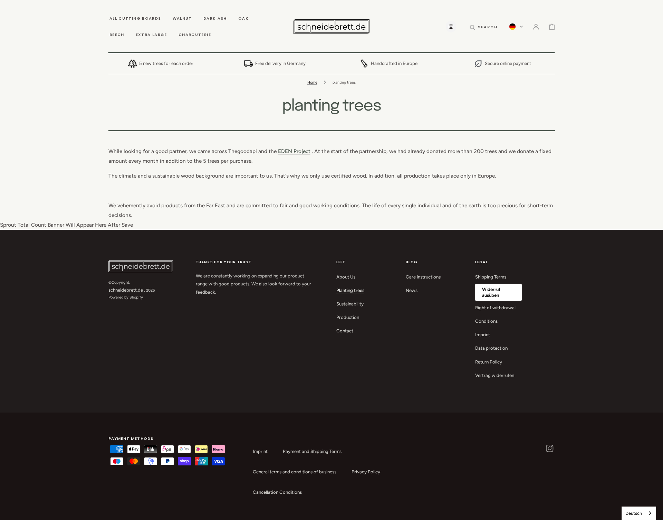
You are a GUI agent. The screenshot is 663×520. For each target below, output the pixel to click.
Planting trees (350, 290)
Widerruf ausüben (491, 292)
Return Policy (488, 362)
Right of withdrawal (495, 307)
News (411, 290)
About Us (345, 277)
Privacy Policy (366, 471)
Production (347, 317)
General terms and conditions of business (294, 471)
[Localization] (516, 26)
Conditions (486, 321)
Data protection (491, 348)
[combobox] (639, 513)
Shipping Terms (490, 277)
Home (312, 82)
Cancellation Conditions (277, 492)
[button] (484, 26)
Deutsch (633, 513)
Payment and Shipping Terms (312, 451)
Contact (344, 330)
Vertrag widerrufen (494, 375)
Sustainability (350, 303)
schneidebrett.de (125, 290)
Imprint (482, 334)
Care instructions (423, 277)
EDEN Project (294, 151)
